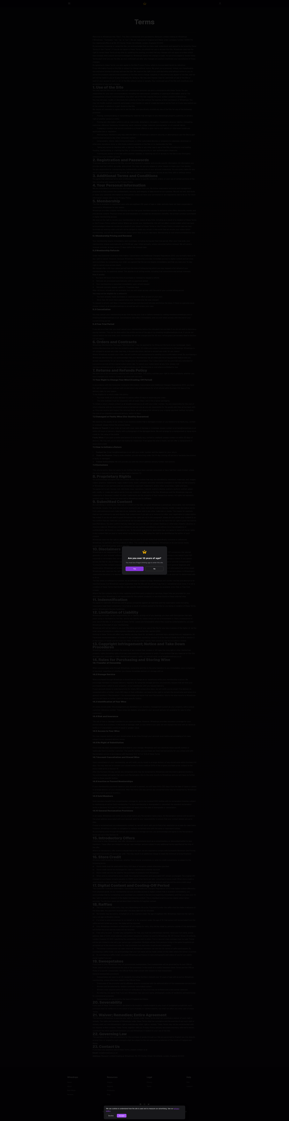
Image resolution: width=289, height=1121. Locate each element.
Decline (111, 1116)
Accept (121, 1116)
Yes (134, 569)
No (154, 569)
